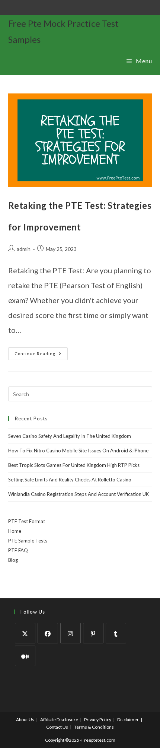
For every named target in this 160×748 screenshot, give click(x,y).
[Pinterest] (93, 633)
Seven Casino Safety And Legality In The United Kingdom (69, 436)
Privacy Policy (97, 719)
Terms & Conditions (94, 727)
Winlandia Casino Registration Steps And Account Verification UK (78, 494)
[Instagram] (70, 633)
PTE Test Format (26, 521)
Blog (13, 560)
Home (14, 531)
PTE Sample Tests (27, 541)
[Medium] (25, 656)
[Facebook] (48, 633)
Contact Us (57, 727)
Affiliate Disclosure (59, 719)
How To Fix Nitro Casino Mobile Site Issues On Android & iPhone (78, 450)
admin (24, 249)
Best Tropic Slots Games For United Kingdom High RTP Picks (74, 465)
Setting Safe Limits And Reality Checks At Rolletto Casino (69, 480)
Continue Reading (41, 351)
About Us (25, 719)
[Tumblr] (116, 633)
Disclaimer (128, 719)
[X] (25, 633)
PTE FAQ (18, 550)
